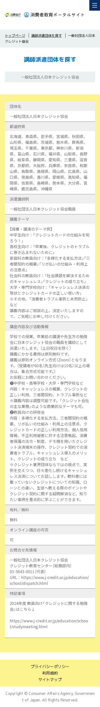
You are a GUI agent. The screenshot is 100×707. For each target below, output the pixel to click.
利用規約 (50, 673)
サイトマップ (50, 679)
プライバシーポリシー (50, 666)
